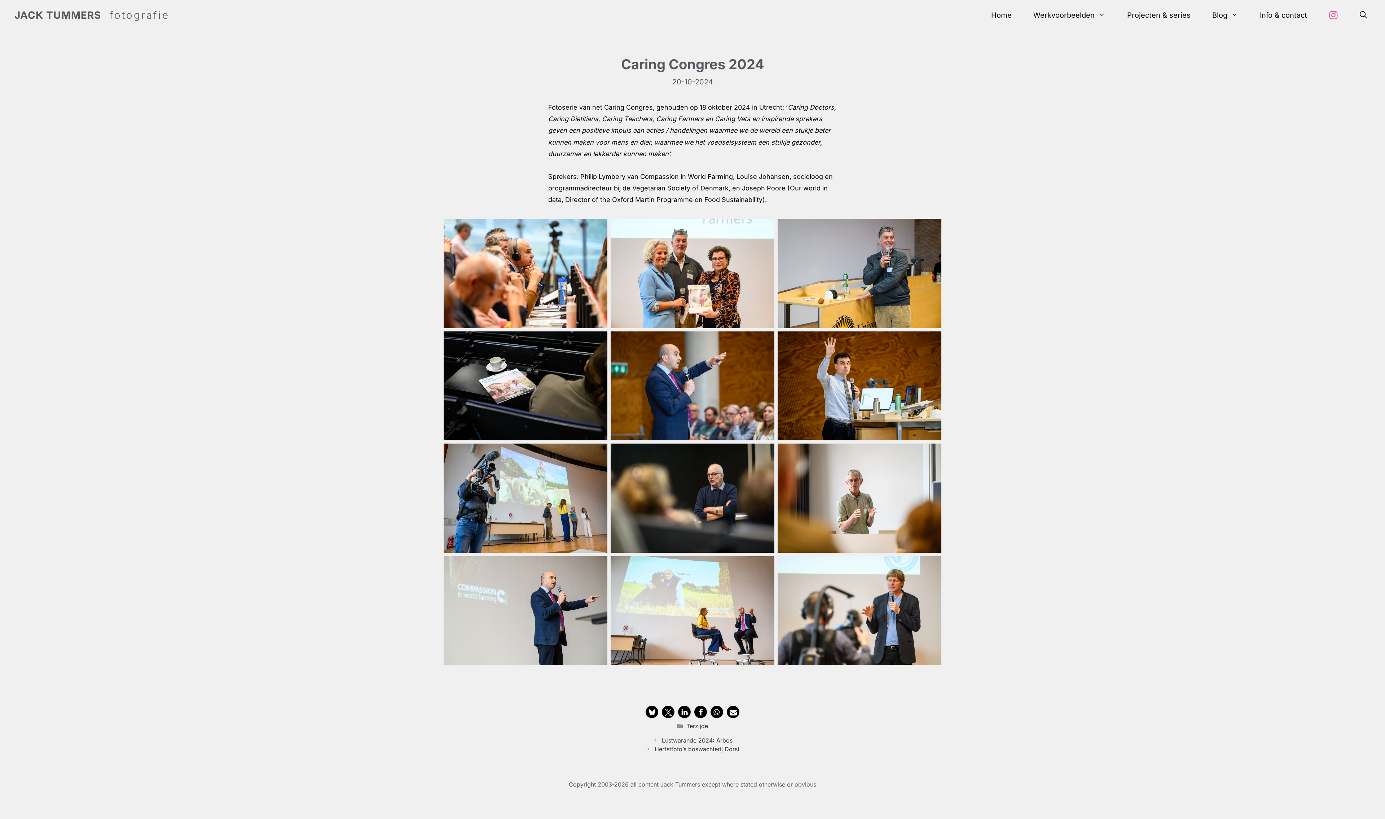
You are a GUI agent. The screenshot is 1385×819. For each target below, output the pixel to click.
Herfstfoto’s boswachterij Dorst (697, 749)
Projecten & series (1159, 15)
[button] (1363, 15)
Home (1001, 15)
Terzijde (697, 726)
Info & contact (1283, 15)
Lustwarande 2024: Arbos (697, 740)
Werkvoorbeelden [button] (1064, 15)
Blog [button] (1219, 15)
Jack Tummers (57, 15)
